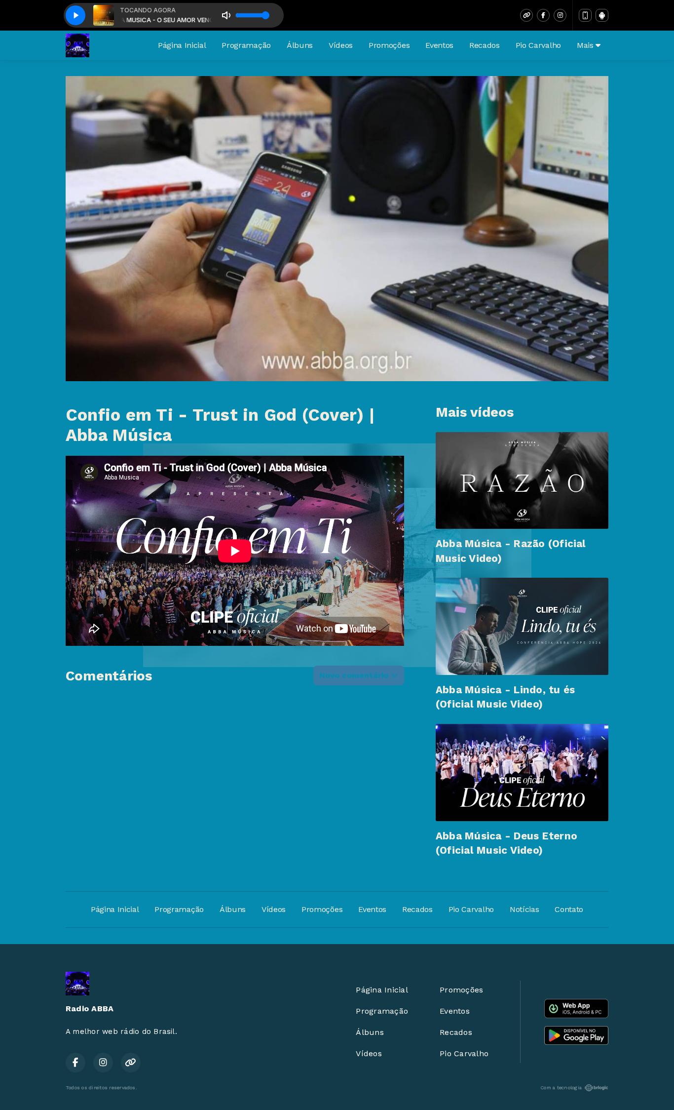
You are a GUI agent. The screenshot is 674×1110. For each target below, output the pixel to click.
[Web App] (585, 15)
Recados (484, 45)
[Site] (526, 15)
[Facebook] (543, 15)
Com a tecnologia (561, 1087)
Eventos (439, 45)
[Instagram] (560, 15)
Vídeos (341, 45)
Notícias (524, 909)
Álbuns (300, 45)
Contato (569, 909)
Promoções (389, 45)
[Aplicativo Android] (602, 15)
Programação (246, 45)
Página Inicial (182, 45)
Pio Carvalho (538, 45)
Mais (586, 45)
